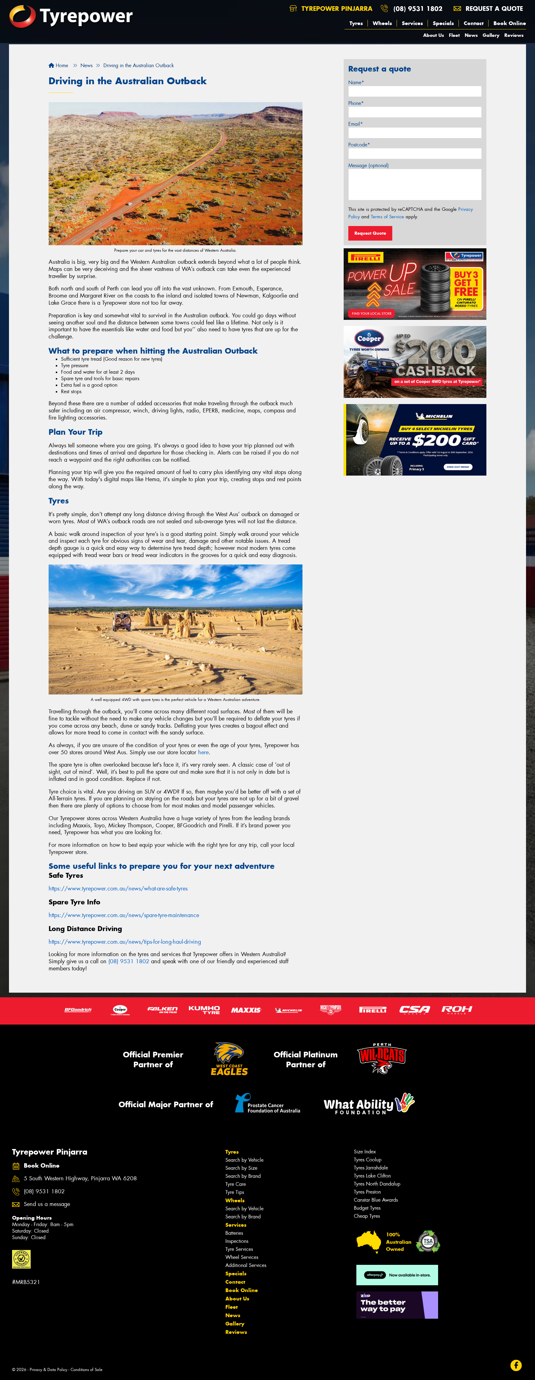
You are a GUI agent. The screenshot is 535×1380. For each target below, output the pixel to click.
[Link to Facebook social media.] (516, 1365)
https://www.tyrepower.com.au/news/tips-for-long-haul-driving (125, 942)
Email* (355, 124)
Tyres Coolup (367, 1159)
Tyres (356, 23)
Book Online (510, 23)
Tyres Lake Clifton (372, 1176)
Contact (474, 23)
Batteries (234, 1233)
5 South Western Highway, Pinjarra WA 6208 (80, 1178)
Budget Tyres (367, 1208)
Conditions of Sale (86, 1369)
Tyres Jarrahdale (371, 1168)
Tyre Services (239, 1249)
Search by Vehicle (244, 1160)
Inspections (236, 1241)
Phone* (356, 103)
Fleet (454, 35)
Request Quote (370, 233)
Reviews (514, 35)
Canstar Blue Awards (376, 1200)
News (471, 35)
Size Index (365, 1151)
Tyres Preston (367, 1192)
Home (61, 65)
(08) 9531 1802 (418, 8)
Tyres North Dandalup (377, 1184)
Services (412, 23)
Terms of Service (387, 217)
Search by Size (241, 1168)
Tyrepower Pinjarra (335, 8)
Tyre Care (235, 1184)
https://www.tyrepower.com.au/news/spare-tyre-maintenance (124, 915)
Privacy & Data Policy (48, 1369)
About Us (433, 35)
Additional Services (245, 1265)
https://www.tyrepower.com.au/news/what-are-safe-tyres (118, 888)
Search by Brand (243, 1176)
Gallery (491, 35)
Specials (443, 23)
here (203, 752)
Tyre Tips (234, 1192)
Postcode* (359, 144)
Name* (356, 82)
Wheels (382, 23)
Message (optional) (368, 165)
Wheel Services (241, 1257)
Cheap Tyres (367, 1216)
